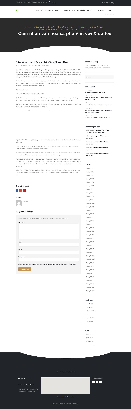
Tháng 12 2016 (90, 203)
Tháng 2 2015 (90, 249)
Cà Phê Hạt (49, 10)
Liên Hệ (109, 10)
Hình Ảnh (90, 10)
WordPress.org (90, 345)
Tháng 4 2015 (90, 245)
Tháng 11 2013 (90, 291)
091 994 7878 (43, 2)
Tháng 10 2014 (90, 259)
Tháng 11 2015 (90, 235)
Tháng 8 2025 (90, 168)
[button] (65, 354)
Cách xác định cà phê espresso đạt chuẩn (97, 117)
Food (88, 314)
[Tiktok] (112, 13)
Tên (20, 242)
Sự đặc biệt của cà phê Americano (95, 92)
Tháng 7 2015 (90, 242)
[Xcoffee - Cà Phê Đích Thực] (21, 11)
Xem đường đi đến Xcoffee (65, 397)
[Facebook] (106, 13)
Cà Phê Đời (81, 10)
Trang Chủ (39, 10)
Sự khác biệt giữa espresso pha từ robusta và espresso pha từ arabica (98, 111)
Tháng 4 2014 (90, 273)
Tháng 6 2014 (90, 266)
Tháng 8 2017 (90, 193)
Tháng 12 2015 (90, 231)
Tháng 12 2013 (90, 287)
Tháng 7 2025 (90, 171)
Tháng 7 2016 (90, 210)
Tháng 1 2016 (90, 228)
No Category (90, 321)
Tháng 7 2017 (90, 196)
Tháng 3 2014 (90, 277)
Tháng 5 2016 (90, 214)
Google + (20, 190)
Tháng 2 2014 (90, 280)
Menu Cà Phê (90, 318)
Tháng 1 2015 (90, 252)
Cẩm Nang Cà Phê (69, 10)
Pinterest (24, 190)
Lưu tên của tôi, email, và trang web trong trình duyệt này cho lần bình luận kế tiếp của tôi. (48, 264)
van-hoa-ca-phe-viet (34, 65)
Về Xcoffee (100, 10)
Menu (57, 10)
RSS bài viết (89, 338)
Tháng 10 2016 (90, 207)
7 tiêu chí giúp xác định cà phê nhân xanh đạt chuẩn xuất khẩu (98, 98)
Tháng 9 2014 (90, 263)
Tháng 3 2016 (90, 221)
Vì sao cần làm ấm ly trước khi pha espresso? (98, 105)
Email (20, 249)
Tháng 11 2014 (90, 256)
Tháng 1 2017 (90, 199)
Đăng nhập (89, 334)
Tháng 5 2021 (90, 185)
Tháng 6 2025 (90, 175)
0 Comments (45, 65)
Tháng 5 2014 (90, 270)
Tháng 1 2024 (90, 179)
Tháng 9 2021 (90, 182)
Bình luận (21, 222)
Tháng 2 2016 (90, 224)
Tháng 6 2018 (90, 189)
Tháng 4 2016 (90, 217)
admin (17, 65)
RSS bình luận (90, 341)
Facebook (17, 190)
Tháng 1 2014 (90, 284)
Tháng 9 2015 (90, 238)
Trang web (21, 257)
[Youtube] (109, 13)
